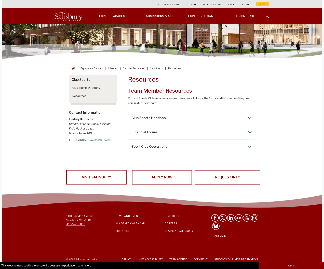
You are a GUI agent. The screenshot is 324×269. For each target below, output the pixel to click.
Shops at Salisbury (179, 230)
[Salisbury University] (68, 16)
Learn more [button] (84, 265)
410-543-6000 (75, 224)
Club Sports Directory (86, 87)
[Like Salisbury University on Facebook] (215, 218)
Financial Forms (144, 132)
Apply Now (162, 177)
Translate (218, 235)
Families (232, 4)
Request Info (227, 177)
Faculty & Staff (212, 4)
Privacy (127, 259)
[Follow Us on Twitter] (223, 218)
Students (192, 4)
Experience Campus (91, 68)
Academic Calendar (130, 223)
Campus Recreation (134, 68)
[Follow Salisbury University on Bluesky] (216, 226)
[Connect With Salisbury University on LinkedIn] (231, 218)
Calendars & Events (168, 4)
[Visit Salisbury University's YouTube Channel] (246, 218)
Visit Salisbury (96, 177)
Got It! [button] (291, 265)
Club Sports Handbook (149, 118)
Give (262, 4)
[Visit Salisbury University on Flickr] (238, 218)
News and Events (128, 216)
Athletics (113, 68)
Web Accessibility (151, 259)
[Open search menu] (265, 14)
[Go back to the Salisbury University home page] (72, 68)
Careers (171, 223)
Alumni (246, 4)
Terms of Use (178, 259)
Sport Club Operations (149, 147)
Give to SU (172, 216)
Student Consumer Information (236, 259)
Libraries (122, 230)
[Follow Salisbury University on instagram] (254, 218)
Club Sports (156, 68)
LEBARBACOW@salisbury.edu (92, 140)
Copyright (201, 259)
